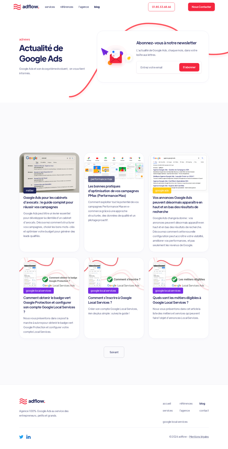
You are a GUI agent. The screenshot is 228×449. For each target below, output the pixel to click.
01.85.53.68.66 (161, 7)
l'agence (84, 7)
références (66, 7)
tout (107, 134)
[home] (26, 7)
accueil (167, 403)
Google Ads (154, 134)
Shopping (153, 141)
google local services (175, 421)
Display (186, 134)
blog (97, 7)
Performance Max (192, 126)
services (50, 7)
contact (204, 410)
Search (124, 141)
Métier (123, 126)
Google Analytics (129, 134)
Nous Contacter (201, 7)
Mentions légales (199, 436)
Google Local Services (160, 126)
